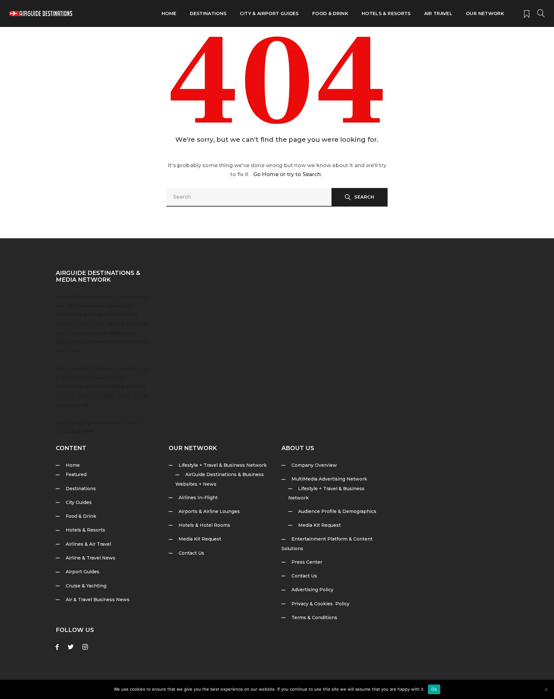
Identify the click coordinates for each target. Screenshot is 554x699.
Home (169, 13)
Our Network (485, 13)
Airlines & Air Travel (88, 544)
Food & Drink (330, 13)
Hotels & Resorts (386, 13)
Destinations (208, 13)
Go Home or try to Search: (287, 174)
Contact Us (191, 553)
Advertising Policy (312, 589)
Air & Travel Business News (98, 599)
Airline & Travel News (90, 558)
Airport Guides (82, 572)
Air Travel (438, 13)
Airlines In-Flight (198, 497)
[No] (546, 689)
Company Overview (314, 465)
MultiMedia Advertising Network (329, 479)
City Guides (79, 502)
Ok (434, 689)
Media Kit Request (200, 539)
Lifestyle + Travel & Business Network (223, 465)
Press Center (306, 562)
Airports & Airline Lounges (209, 511)
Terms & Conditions (314, 617)
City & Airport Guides (269, 13)
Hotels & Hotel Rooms (204, 525)
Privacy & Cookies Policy (320, 604)
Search (364, 197)
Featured (76, 474)
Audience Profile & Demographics (337, 511)
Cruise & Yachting (86, 586)
